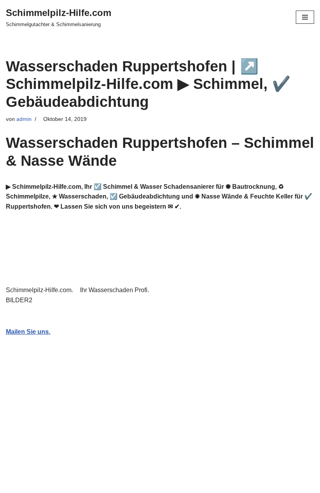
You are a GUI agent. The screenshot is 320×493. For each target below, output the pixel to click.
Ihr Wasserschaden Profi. (116, 290)
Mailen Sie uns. (28, 331)
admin (24, 119)
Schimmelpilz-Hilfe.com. (41, 290)
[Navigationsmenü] (305, 17)
